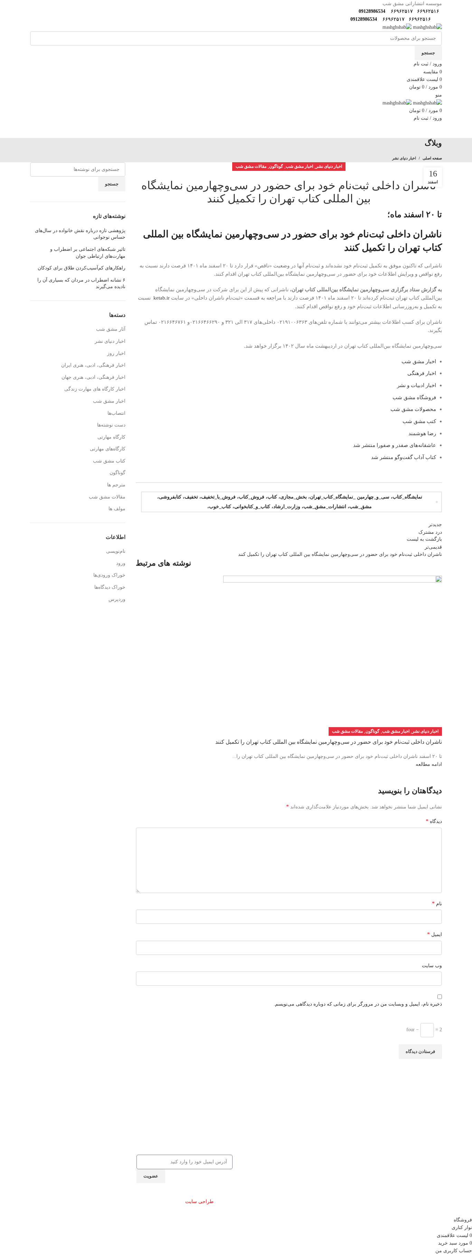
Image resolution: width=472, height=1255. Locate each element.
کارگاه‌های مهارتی (107, 448)
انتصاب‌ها (116, 413)
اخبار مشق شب (299, 166)
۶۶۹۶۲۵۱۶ (427, 11)
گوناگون (276, 166)
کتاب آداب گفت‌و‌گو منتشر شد (403, 457)
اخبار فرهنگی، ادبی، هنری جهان (93, 377)
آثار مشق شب (110, 329)
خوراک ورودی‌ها (109, 575)
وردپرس (116, 599)
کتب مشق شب (419, 421)
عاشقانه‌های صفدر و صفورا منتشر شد (394, 445)
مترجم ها (116, 484)
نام (437, 903)
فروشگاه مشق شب (414, 397)
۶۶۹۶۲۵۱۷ (401, 11)
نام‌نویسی (115, 551)
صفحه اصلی (432, 158)
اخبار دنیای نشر (404, 158)
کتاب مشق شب (109, 461)
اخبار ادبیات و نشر (416, 385)
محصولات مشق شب (413, 409)
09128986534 (370, 11)
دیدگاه (434, 821)
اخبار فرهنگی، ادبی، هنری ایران (93, 365)
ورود (120, 563)
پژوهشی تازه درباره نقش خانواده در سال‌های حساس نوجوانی (80, 234)
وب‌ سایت (432, 965)
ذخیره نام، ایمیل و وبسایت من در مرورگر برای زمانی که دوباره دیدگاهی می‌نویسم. (358, 1004)
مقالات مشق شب (251, 166)
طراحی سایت (199, 1201)
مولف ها (116, 508)
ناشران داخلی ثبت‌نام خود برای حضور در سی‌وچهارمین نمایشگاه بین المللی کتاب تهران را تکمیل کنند (328, 742)
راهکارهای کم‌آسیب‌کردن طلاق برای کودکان (81, 268)
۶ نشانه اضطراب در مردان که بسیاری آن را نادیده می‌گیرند (81, 283)
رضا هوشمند (422, 433)
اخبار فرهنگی (421, 373)
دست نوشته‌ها (111, 425)
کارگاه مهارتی (111, 437)
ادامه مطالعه (429, 764)
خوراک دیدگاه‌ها (109, 587)
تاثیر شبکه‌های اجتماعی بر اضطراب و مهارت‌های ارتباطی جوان (87, 253)
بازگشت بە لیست (424, 539)
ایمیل (434, 934)
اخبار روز (116, 353)
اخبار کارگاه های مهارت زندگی (94, 389)
